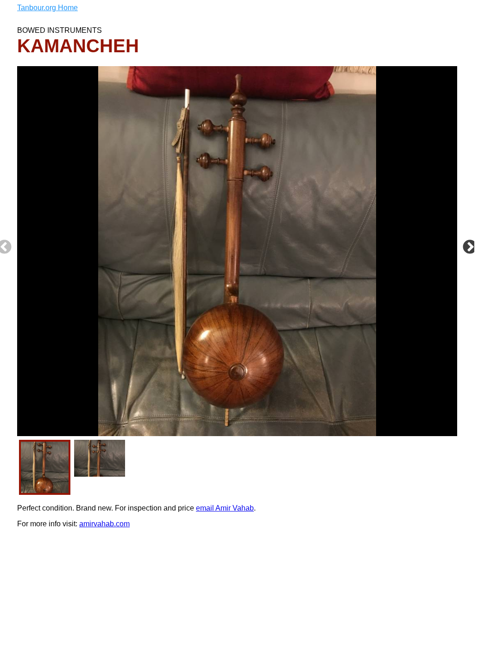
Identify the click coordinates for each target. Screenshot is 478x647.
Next (470, 248)
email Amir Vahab (225, 508)
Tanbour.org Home (47, 8)
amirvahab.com (104, 524)
